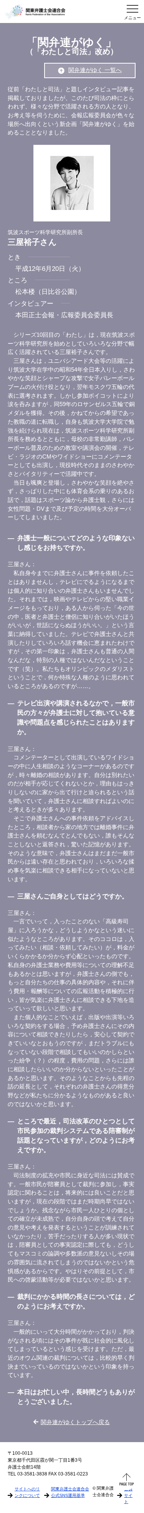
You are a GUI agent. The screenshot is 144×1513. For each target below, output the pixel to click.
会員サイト (128, 1495)
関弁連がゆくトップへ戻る (75, 1422)
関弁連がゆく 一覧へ (95, 70)
